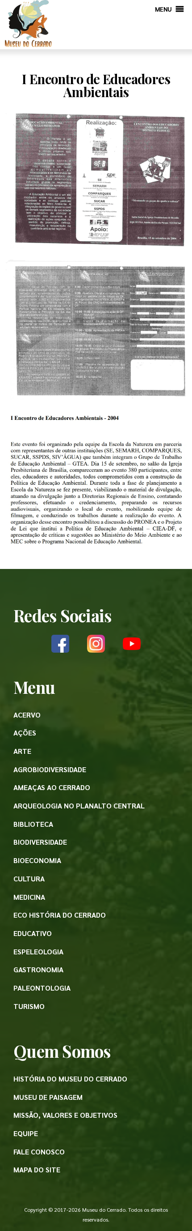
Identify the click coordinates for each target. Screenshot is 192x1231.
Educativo (32, 933)
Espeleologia (38, 951)
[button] (163, 9)
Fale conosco (39, 1151)
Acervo (27, 714)
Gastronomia (38, 969)
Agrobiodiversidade (49, 769)
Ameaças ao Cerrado (51, 787)
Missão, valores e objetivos (65, 1115)
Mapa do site (36, 1169)
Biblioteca (33, 824)
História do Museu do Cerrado (70, 1078)
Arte (22, 751)
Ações (24, 732)
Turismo (29, 1006)
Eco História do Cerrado (59, 914)
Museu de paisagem (48, 1097)
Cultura (29, 878)
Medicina (29, 897)
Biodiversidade (40, 841)
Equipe (25, 1133)
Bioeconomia (37, 860)
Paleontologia (42, 987)
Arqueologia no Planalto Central (79, 805)
